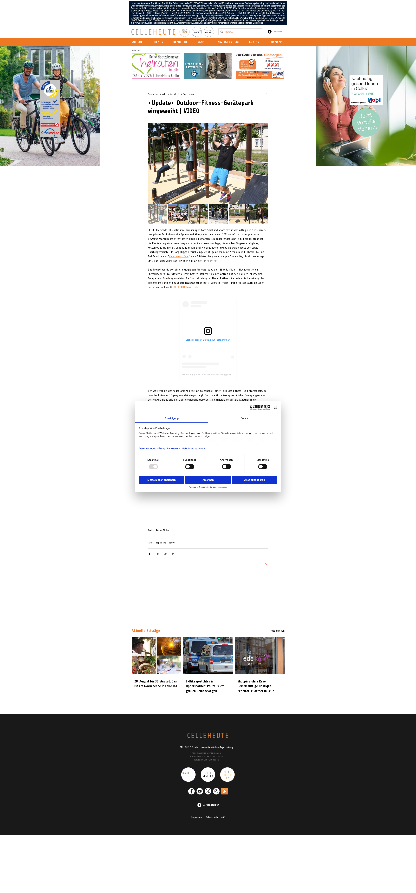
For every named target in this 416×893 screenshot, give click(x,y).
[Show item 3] (198, 214)
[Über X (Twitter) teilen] (157, 553)
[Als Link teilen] (165, 553)
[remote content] (208, 339)
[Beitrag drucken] (173, 553)
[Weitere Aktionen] (266, 94)
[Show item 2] (178, 214)
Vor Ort (172, 543)
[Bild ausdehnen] (208, 163)
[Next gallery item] (264, 163)
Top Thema (161, 543)
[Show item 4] (218, 214)
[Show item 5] (239, 214)
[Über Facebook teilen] (149, 553)
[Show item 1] (157, 214)
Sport (151, 543)
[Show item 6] (259, 214)
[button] (203, 42)
